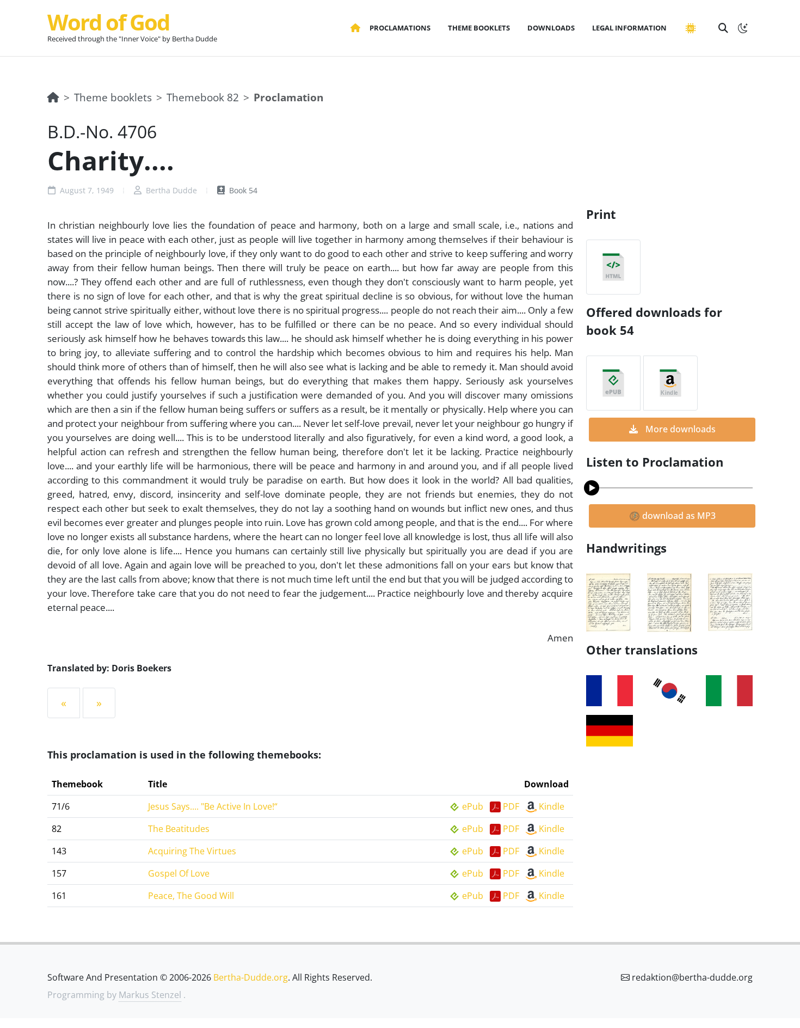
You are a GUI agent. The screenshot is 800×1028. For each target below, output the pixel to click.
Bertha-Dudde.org (250, 977)
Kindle (551, 806)
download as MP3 (678, 516)
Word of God (108, 22)
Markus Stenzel (150, 995)
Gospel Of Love (179, 873)
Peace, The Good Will (191, 896)
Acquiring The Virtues (192, 851)
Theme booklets (113, 97)
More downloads (679, 429)
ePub (472, 806)
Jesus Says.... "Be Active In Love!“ (213, 806)
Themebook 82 (203, 97)
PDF (511, 806)
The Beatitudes (179, 829)
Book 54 (242, 190)
